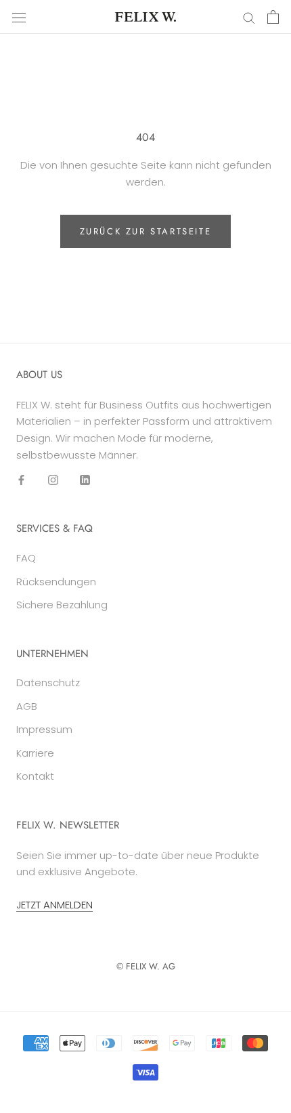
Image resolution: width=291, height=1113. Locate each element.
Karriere (35, 753)
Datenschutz (48, 682)
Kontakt (35, 776)
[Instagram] (53, 479)
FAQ (26, 558)
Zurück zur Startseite (146, 231)
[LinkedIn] (85, 479)
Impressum (44, 729)
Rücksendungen (56, 581)
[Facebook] (21, 479)
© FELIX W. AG (145, 966)
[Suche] (249, 16)
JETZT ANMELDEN (54, 905)
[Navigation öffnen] (19, 17)
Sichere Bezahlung (62, 604)
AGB (26, 706)
